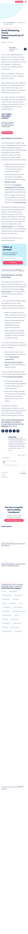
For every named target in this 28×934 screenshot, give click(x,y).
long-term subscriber (20, 202)
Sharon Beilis (12, 47)
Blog (4, 22)
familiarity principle (7, 226)
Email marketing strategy (7, 542)
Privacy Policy (21, 270)
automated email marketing (14, 376)
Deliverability (4, 562)
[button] (25, 49)
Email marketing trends (11, 22)
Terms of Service (18, 269)
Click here (4, 426)
